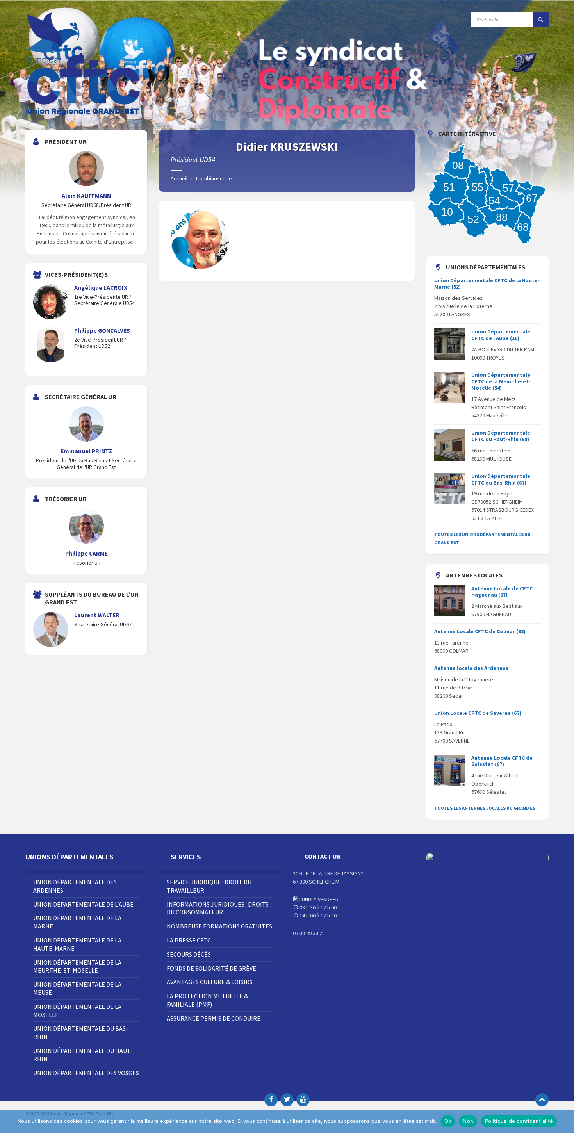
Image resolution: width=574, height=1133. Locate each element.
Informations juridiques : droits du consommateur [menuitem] (218, 908)
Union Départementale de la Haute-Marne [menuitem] (77, 944)
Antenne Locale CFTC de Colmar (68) (480, 631)
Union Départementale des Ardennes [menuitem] (75, 886)
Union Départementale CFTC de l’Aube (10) (500, 335)
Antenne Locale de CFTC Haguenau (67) (502, 592)
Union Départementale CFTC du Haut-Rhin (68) (500, 436)
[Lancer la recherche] (541, 19)
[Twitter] (287, 1099)
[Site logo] (84, 115)
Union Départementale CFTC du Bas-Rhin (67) (500, 479)
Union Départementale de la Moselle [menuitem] (77, 1011)
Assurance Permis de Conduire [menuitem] (213, 1018)
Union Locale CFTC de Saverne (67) (477, 712)
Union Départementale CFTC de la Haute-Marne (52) (487, 283)
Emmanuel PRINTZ (86, 451)
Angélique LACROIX (100, 287)
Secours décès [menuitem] (189, 954)
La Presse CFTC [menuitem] (189, 940)
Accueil (179, 178)
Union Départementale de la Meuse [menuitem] (77, 988)
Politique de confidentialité (519, 1121)
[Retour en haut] (542, 1099)
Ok (447, 1121)
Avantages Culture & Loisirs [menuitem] (210, 982)
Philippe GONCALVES (102, 330)
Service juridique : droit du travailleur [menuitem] (209, 886)
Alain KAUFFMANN (86, 196)
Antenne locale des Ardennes (471, 668)
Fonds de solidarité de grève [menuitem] (211, 968)
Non (468, 1121)
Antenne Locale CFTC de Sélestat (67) (502, 761)
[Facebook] (271, 1099)
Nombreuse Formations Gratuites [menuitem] (219, 926)
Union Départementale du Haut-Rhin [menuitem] (83, 1055)
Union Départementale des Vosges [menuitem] (86, 1073)
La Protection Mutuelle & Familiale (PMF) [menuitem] (207, 1000)
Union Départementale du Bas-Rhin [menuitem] (80, 1032)
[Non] (564, 1121)
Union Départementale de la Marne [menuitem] (77, 922)
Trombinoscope (213, 178)
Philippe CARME (86, 553)
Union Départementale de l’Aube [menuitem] (83, 904)
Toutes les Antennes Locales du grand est (486, 808)
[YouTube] (303, 1099)
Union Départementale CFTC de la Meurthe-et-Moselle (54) (500, 381)
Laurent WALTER (96, 615)
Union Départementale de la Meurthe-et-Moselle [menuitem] (77, 966)
